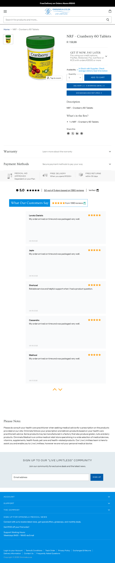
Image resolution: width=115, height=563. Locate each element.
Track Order (50, 550)
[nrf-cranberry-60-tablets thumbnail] (8, 39)
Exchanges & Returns (82, 550)
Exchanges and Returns (88, 93)
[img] (58, 203)
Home (7, 29)
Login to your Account (13, 550)
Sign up (97, 477)
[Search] (107, 19)
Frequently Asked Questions (48, 553)
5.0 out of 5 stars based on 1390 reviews (64, 190)
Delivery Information (12, 553)
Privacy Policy (64, 550)
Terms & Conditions (34, 550)
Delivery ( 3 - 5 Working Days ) (88, 86)
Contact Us (28, 553)
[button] (55, 390)
